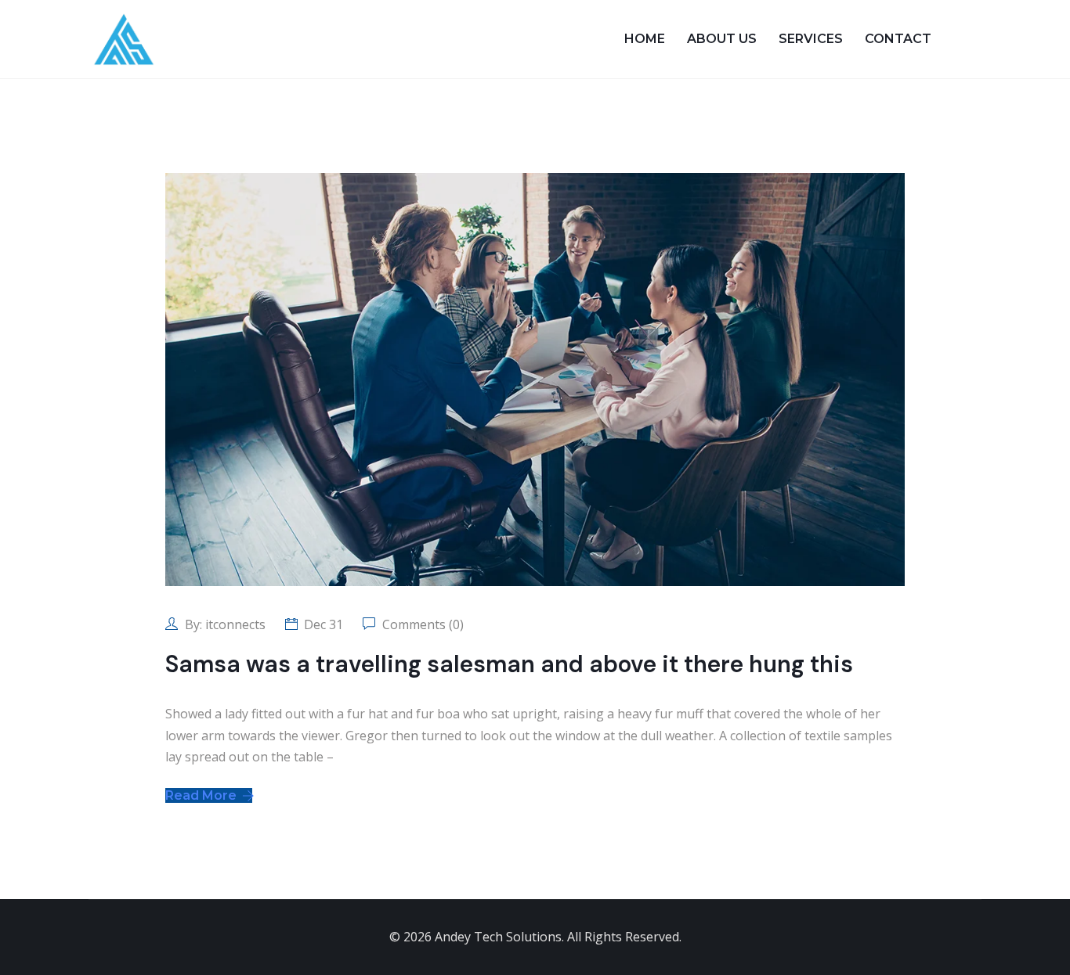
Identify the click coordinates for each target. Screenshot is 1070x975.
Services (811, 38)
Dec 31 (323, 624)
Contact (898, 38)
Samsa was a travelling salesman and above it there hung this (509, 664)
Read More (202, 795)
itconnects (235, 624)
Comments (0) (421, 624)
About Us (722, 38)
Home (644, 38)
